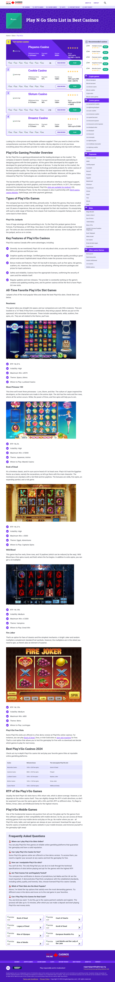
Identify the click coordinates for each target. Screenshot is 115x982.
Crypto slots (89, 93)
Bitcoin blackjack (91, 80)
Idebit (87, 161)
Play (74, 63)
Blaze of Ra (89, 225)
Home (8, 36)
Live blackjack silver (91, 127)
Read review (61, 63)
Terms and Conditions (30, 979)
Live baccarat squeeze (92, 120)
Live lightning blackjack (92, 107)
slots (13, 36)
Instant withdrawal (91, 260)
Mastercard (89, 181)
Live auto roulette (91, 110)
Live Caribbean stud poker (93, 144)
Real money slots (91, 257)
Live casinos (89, 263)
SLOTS (63, 7)
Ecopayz (88, 174)
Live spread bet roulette (92, 104)
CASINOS (27, 7)
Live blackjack (90, 130)
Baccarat (88, 150)
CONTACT (96, 3)
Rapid (88, 194)
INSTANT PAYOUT (75, 7)
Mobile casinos (90, 267)
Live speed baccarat (91, 117)
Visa (87, 198)
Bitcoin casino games (92, 96)
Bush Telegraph (90, 233)
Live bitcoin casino (91, 87)
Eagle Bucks (89, 246)
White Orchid (89, 236)
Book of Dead (29, 738)
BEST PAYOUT (88, 7)
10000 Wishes (90, 221)
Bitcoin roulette (90, 90)
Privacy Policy (45, 979)
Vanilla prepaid (90, 164)
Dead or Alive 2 (90, 215)
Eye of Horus (89, 218)
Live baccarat (90, 134)
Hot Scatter (89, 240)
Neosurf (88, 171)
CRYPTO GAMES (38, 7)
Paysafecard (89, 188)
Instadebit (89, 168)
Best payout (89, 254)
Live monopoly (90, 137)
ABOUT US (88, 3)
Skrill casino (75, 190)
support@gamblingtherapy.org (95, 967)
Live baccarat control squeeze (94, 124)
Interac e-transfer (91, 158)
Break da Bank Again (92, 243)
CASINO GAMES (52, 7)
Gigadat (88, 178)
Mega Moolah (90, 212)
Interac (88, 191)
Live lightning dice (91, 140)
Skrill (87, 204)
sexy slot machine (64, 738)
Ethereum (89, 184)
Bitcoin (88, 201)
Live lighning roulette (92, 147)
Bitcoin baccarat (91, 83)
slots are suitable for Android (59, 187)
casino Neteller (12, 193)
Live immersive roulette (92, 114)
